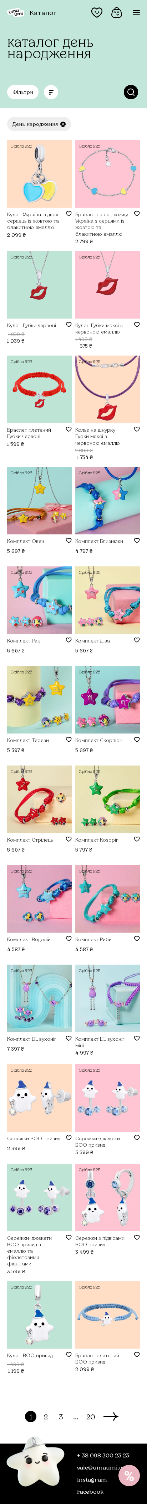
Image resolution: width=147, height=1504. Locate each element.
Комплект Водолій (29, 939)
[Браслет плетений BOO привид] (107, 1315)
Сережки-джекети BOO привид (97, 1141)
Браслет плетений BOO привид (97, 1358)
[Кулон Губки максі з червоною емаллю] (107, 285)
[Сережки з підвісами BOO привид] (107, 1197)
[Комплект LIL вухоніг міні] (107, 998)
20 (90, 1416)
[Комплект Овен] (39, 500)
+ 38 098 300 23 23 (103, 1455)
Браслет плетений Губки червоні (29, 433)
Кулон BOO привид (30, 1355)
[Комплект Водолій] (39, 899)
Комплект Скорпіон (98, 740)
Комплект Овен (25, 541)
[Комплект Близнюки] (107, 500)
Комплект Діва (92, 641)
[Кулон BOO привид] (39, 1315)
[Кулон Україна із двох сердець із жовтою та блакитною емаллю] (39, 174)
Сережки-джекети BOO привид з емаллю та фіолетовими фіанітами (29, 1251)
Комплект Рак (23, 641)
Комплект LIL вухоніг (31, 1039)
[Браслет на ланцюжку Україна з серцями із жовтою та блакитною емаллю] (107, 174)
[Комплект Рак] (39, 600)
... (75, 1416)
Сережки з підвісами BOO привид (100, 1241)
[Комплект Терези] (39, 700)
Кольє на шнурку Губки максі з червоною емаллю (97, 436)
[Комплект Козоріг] (107, 799)
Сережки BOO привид (33, 1138)
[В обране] (69, 213)
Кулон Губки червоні (31, 325)
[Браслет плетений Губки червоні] (39, 389)
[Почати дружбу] (129, 1475)
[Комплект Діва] (107, 600)
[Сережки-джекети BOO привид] (107, 1098)
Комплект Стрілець (30, 840)
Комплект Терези (28, 740)
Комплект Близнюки (99, 541)
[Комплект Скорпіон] (107, 700)
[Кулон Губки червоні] (39, 285)
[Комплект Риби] (107, 899)
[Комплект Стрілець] (39, 799)
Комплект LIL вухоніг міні (100, 1042)
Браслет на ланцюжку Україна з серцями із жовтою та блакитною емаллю (101, 224)
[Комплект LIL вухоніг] (39, 998)
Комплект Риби (93, 939)
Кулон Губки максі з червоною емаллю (99, 328)
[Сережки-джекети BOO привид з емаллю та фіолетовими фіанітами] (39, 1197)
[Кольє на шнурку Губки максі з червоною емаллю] (107, 389)
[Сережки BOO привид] (39, 1098)
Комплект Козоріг (96, 840)
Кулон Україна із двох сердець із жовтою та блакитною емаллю (33, 220)
